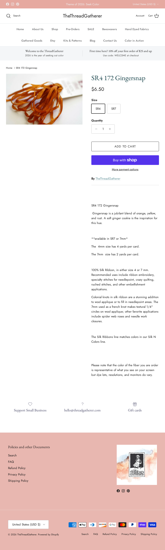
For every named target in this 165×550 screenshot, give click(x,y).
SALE (91, 32)
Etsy (52, 44)
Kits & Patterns (72, 44)
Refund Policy (17, 471)
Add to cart (125, 150)
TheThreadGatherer (108, 182)
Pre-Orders (72, 32)
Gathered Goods (31, 44)
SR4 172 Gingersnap (26, 71)
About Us (37, 32)
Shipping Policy (18, 484)
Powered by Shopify (48, 538)
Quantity (97, 124)
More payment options (125, 173)
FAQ (11, 465)
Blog (92, 44)
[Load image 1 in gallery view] (44, 102)
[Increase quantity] (110, 132)
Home (20, 32)
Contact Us (110, 44)
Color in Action (134, 44)
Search (12, 459)
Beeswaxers (109, 32)
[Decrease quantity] (95, 132)
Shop (55, 32)
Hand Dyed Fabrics (137, 32)
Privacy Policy (17, 478)
